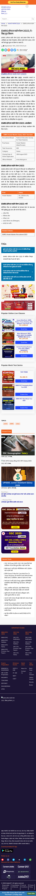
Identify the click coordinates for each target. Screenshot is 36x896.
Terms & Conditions (24, 886)
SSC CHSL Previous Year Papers (29, 648)
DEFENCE (4, 683)
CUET (14, 678)
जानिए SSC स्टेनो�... (7, 456)
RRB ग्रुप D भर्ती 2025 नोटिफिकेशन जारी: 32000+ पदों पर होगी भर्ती (18, 569)
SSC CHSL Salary (28, 653)
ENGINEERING (5, 686)
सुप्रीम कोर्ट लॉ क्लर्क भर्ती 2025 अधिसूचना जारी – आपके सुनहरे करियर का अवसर (17, 594)
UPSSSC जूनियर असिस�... (9, 488)
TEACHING (4, 680)
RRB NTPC (4, 637)
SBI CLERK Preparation (4, 673)
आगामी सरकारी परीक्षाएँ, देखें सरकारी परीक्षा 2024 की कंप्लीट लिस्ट (17, 609)
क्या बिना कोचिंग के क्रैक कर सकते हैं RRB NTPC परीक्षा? (17, 614)
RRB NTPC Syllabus (4, 641)
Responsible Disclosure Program (5, 886)
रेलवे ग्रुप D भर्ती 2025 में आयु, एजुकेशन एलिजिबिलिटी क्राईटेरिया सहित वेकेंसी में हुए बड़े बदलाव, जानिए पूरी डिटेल (18, 583)
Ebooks (31, 682)
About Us (24, 668)
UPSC (3, 689)
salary (17, 423)
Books (31, 685)
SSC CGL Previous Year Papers (17, 648)
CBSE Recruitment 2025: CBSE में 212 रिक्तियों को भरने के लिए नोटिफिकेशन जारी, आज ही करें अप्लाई (18, 604)
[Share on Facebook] (11, 50)
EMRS (11, 423)
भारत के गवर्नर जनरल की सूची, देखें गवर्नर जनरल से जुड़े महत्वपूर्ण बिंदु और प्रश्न (18, 599)
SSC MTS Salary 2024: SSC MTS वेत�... (16, 462)
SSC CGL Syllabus (16, 642)
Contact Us (23, 672)
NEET (14, 676)
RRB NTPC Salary (4, 645)
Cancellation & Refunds (15, 886)
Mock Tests (30, 669)
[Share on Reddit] (8, 50)
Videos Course (31, 678)
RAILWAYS (4, 677)
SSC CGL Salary (16, 653)
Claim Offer (31, 893)
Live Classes (31, 673)
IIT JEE (15, 673)
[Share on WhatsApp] (2, 50)
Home (3, 23)
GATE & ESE (15, 669)
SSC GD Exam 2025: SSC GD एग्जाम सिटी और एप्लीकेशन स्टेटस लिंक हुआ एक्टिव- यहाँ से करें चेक (18, 564)
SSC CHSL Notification (28, 638)
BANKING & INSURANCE (5, 669)
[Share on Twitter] (15, 50)
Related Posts (6, 431)
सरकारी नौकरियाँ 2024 (14, 23)
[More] (27, 6)
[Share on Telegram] (5, 50)
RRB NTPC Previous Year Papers (5, 651)
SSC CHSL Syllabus (28, 642)
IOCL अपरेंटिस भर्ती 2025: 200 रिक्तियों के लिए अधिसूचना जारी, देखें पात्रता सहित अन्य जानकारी (16, 589)
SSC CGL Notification (16, 638)
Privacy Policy (31, 886)
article (5, 423)
